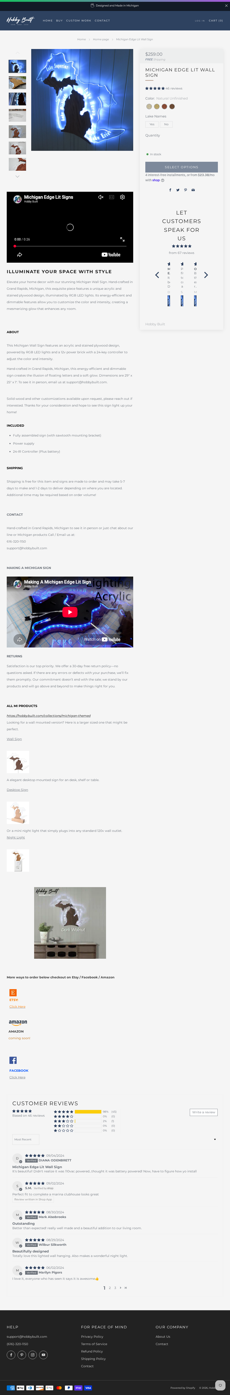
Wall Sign (14, 739)
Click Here (17, 1077)
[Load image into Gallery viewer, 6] (17, 148)
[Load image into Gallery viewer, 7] (17, 164)
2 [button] (110, 1288)
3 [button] (115, 1288)
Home (81, 39)
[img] (181, 246)
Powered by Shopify (182, 1387)
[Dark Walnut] (172, 106)
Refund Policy (92, 1351)
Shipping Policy (93, 1359)
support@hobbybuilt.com (27, 1337)
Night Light (16, 837)
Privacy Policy (92, 1337)
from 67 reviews (181, 253)
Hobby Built (155, 324)
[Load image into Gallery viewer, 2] (17, 82)
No (166, 124)
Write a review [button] (203, 1112)
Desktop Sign (17, 790)
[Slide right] (17, 176)
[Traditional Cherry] (164, 106)
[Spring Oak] (156, 106)
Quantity (152, 135)
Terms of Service (94, 1344)
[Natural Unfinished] (149, 106)
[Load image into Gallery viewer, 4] (17, 115)
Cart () (216, 20)
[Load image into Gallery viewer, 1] (17, 66)
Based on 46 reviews (28, 1116)
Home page (101, 39)
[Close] (226, 5)
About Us (163, 1337)
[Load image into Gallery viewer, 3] (17, 99)
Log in (200, 20)
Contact (87, 1366)
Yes (152, 124)
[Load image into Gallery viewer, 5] (17, 131)
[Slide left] (17, 54)
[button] (155, 88)
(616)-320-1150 (17, 1344)
